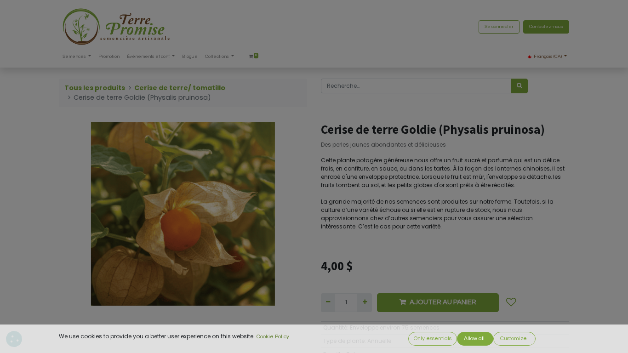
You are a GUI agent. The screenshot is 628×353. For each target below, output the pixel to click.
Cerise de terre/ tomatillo (179, 87)
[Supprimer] (328, 302)
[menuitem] (109, 57)
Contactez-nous (546, 26)
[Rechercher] (519, 86)
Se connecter (499, 26)
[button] (511, 302)
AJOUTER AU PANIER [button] (443, 302)
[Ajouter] (364, 302)
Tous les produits (94, 87)
